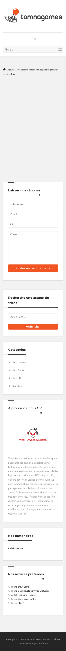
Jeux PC (16, 378)
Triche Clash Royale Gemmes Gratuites (30, 590)
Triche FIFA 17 (17, 602)
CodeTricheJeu (15, 548)
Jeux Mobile (18, 370)
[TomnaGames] (33, 16)
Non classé (17, 385)
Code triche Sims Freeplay (23, 594)
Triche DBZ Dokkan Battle (23, 598)
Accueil (11, 69)
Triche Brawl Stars (20, 586)
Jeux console (18, 362)
